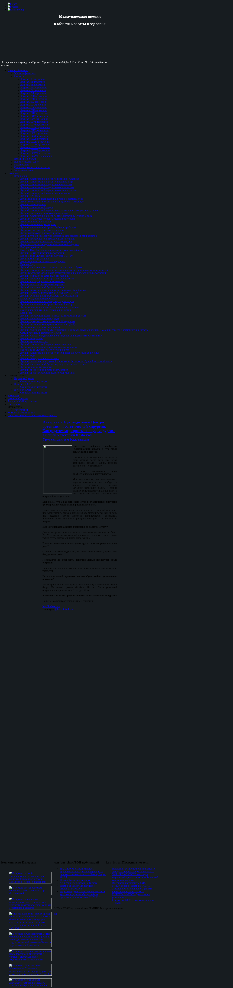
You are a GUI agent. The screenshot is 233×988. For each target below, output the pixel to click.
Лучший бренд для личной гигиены (39, 358)
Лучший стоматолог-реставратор (38, 224)
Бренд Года (26, 312)
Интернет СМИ (22, 389)
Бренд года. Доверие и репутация (38, 298)
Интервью (13, 395)
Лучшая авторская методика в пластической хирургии (49, 244)
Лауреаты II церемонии (32, 81)
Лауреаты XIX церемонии (34, 130)
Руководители (21, 164)
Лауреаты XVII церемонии (34, 124)
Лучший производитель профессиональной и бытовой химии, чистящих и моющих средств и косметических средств (84, 330)
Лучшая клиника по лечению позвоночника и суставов (50, 307)
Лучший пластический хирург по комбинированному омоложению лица (59, 352)
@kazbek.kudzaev (64, 609)
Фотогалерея (21, 409)
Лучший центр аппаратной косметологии (42, 253)
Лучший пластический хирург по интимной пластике (49, 178)
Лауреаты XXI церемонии (34, 136)
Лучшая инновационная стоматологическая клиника (49, 347)
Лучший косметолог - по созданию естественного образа (51, 267)
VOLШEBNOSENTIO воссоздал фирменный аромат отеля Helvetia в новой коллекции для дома (135, 877)
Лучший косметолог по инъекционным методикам (47, 238)
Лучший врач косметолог (34, 341)
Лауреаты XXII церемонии (34, 138)
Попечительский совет (26, 161)
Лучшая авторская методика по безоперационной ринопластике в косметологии (63, 273)
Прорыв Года (27, 264)
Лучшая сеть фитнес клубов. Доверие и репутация (47, 218)
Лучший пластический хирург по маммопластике (47, 187)
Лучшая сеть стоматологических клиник (42, 230)
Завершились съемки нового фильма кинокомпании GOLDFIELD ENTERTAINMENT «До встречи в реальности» (132, 892)
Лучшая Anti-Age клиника (34, 258)
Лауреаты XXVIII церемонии (36, 156)
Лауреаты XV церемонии (34, 119)
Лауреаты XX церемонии (34, 133)
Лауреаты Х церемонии (33, 104)
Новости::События (18, 398)
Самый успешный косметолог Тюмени (41, 332)
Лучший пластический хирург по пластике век (45, 344)
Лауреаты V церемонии (33, 90)
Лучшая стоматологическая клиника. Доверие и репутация (52, 201)
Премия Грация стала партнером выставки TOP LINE (77, 887)
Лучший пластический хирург (36, 207)
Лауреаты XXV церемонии (35, 147)
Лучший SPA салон (30, 196)
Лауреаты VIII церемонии (34, 99)
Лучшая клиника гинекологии (36, 367)
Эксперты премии (24, 170)
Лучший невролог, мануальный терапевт (42, 284)
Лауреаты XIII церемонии (34, 113)
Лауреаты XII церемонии (33, 110)
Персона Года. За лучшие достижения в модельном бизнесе (52, 250)
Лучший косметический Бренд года (39, 318)
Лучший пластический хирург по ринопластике (46, 184)
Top (56, 913)
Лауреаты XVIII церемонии (35, 127)
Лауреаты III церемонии (33, 84)
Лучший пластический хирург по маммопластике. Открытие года (56, 215)
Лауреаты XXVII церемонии (35, 153)
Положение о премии (25, 158)
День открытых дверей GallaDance (78, 883)
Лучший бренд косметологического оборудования (47, 372)
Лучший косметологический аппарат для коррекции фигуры (53, 315)
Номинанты (14, 173)
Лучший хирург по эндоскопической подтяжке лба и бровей (53, 290)
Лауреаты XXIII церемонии (35, 141)
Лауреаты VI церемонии (33, 93)
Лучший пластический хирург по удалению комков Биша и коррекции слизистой (64, 270)
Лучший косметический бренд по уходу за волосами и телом (53, 364)
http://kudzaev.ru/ (51, 606)
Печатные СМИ (22, 384)
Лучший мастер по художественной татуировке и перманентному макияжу (61, 335)
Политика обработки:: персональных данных (32, 415)
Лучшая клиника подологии (35, 221)
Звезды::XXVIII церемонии (22, 401)
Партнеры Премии (24, 378)
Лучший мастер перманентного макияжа (42, 281)
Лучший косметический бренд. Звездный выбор (46, 304)
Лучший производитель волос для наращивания (46, 241)
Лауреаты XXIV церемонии (35, 144)
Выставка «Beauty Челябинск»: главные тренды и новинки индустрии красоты (133, 870)
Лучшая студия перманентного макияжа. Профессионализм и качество (58, 235)
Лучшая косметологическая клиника (40, 327)
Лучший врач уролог (31, 338)
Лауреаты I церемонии (32, 79)
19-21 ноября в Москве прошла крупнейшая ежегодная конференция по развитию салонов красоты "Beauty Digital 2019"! (83, 873)
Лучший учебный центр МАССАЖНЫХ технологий (49, 295)
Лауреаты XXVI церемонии (35, 150)
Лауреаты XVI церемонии (34, 121)
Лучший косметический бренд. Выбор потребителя (48, 227)
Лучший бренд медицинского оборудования (44, 369)
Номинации (20, 176)
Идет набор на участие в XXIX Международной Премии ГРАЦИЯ (131, 884)
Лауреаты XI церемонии (33, 107)
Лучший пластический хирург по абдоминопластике (49, 190)
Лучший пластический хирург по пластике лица (46, 181)
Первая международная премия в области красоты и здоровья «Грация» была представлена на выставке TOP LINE (82, 894)
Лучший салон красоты (33, 204)
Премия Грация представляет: (76, 880)
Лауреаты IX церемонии (33, 101)
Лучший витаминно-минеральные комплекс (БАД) (47, 324)
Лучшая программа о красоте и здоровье (42, 233)
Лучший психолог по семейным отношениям (44, 275)
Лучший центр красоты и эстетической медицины (47, 321)
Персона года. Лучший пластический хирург (44, 350)
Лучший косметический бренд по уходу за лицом (47, 301)
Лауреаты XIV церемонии (34, 116)
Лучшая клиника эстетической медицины (42, 261)
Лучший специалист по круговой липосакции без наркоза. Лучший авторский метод (66, 361)
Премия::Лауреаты (18, 70)
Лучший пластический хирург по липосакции (45, 193)
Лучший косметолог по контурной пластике (44, 213)
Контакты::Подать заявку (21, 412)
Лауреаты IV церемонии (33, 87)
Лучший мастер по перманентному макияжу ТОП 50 (49, 292)
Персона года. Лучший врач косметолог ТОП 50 (46, 255)
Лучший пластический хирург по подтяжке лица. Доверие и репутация (59, 210)
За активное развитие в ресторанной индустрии (46, 310)
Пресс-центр (14, 404)
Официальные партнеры (33, 381)
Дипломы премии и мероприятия (32, 167)
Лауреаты (19, 76)
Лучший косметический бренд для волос (42, 287)
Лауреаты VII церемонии (33, 96)
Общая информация (25, 73)
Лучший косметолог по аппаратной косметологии (47, 278)
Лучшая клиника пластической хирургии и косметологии (51, 198)
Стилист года (27, 355)
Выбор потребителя (31, 247)
